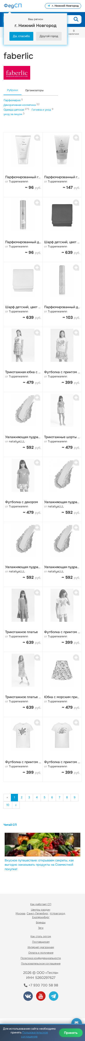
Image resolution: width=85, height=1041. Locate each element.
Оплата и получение (40, 952)
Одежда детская (14, 109)
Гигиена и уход (42, 109)
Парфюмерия (12, 100)
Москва (20, 913)
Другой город (49, 36)
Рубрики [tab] (12, 90)
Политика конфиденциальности (41, 958)
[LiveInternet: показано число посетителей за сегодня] (21, 1008)
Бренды (41, 922)
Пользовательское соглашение (40, 963)
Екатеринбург (41, 917)
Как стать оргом (40, 936)
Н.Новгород (57, 913)
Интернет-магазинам (41, 947)
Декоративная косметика (20, 105)
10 (7, 805)
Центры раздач (40, 909)
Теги (40, 927)
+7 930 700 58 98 (43, 985)
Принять (71, 1033)
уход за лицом (13, 114)
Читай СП (10, 825)
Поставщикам (41, 941)
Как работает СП (40, 904)
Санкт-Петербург (37, 913)
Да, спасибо (21, 36)
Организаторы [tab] (34, 90)
